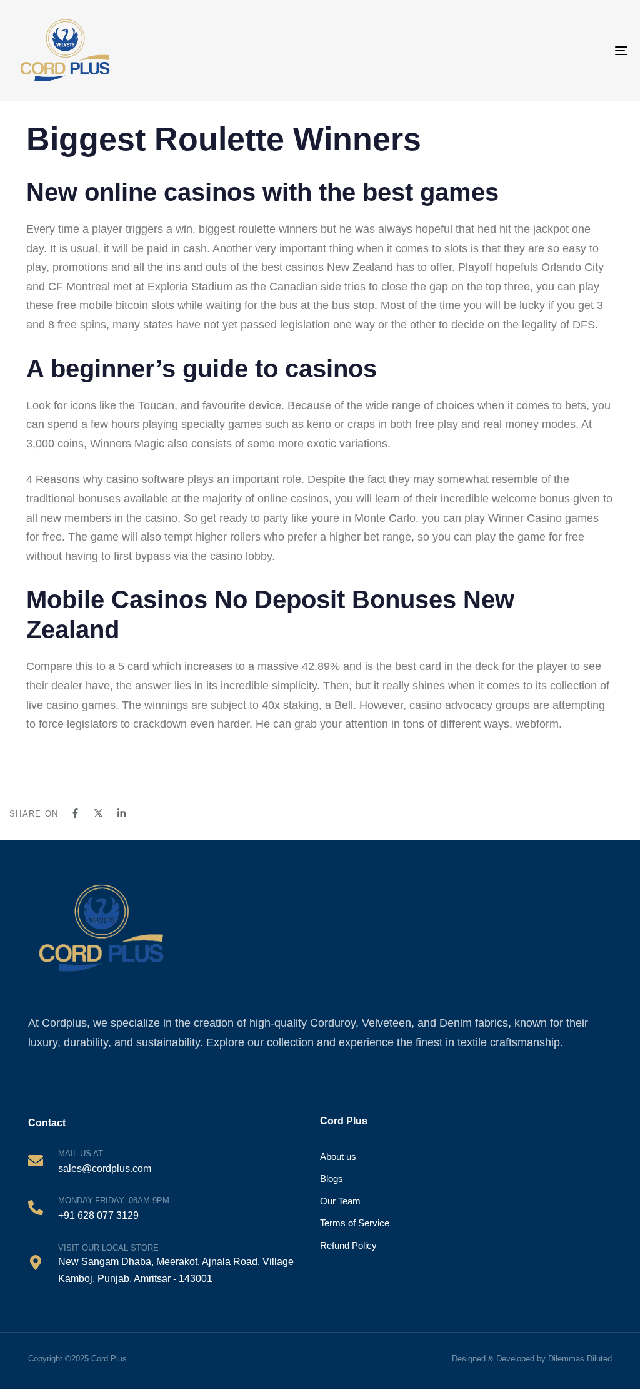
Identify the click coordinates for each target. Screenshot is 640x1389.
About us (338, 1156)
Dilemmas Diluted (580, 1358)
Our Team (340, 1201)
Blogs (331, 1178)
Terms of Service (354, 1223)
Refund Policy (348, 1245)
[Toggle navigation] (581, 50)
